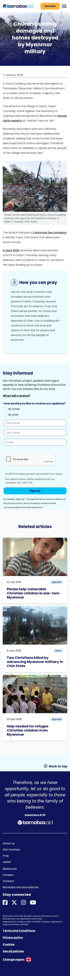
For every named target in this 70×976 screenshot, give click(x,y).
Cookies (8, 944)
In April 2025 (11, 250)
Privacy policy (13, 937)
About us (8, 843)
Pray (6, 856)
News (58, 650)
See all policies (13, 951)
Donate (50, 6)
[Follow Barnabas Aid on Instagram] (23, 903)
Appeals (56, 582)
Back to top (55, 766)
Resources (10, 869)
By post (13, 415)
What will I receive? (16, 396)
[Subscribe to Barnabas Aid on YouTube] (33, 903)
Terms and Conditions (19, 931)
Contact (8, 881)
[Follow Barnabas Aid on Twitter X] (14, 903)
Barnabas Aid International (20, 887)
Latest (7, 862)
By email (14, 409)
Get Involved (11, 850)
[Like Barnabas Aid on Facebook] (5, 903)
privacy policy (15, 503)
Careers (8, 875)
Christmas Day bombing (49, 233)
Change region (13, 959)
